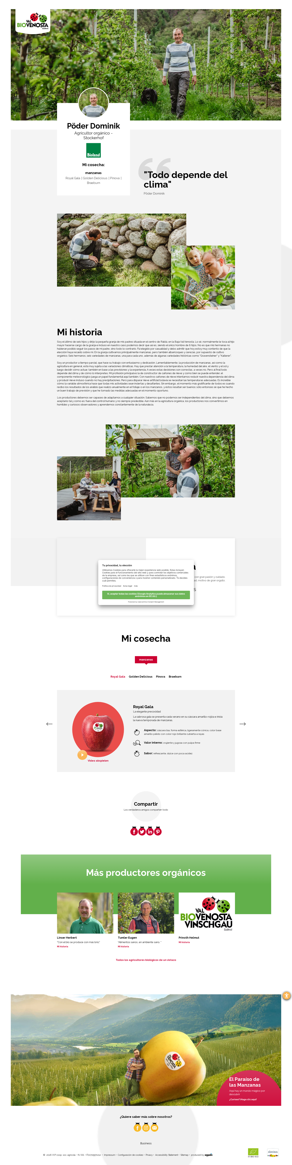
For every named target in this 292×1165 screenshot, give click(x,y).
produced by (198, 1155)
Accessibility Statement (166, 1155)
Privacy (149, 1155)
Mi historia (62, 946)
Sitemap (184, 1155)
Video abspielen (98, 760)
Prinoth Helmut (189, 937)
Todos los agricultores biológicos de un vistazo (146, 959)
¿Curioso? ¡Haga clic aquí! (243, 1099)
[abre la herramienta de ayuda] (286, 995)
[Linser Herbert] (85, 913)
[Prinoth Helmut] (207, 913)
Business (146, 1143)
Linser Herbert (67, 937)
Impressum (109, 1155)
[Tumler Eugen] (146, 913)
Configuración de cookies (130, 1155)
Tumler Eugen (127, 937)
